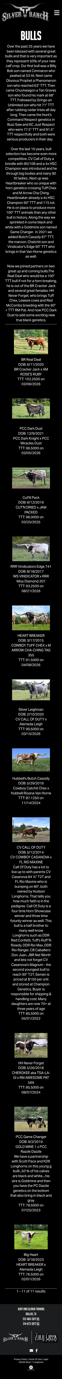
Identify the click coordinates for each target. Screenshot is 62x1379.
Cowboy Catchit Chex (30, 788)
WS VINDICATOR (26, 576)
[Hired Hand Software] (31, 1370)
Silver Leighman (31, 709)
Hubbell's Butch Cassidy (31, 778)
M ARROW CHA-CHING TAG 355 (31, 650)
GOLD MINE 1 (26, 1146)
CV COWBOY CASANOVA (29, 857)
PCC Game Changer (31, 1137)
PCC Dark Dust (31, 428)
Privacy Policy (20, 1359)
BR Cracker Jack (27, 369)
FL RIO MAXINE (31, 862)
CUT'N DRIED (26, 507)
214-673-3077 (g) (31, 1324)
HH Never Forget (31, 1063)
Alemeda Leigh (31, 724)
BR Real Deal (31, 359)
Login (45, 1359)
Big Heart (31, 1254)
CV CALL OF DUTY (30, 719)
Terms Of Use (35, 1359)
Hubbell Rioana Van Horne (31, 793)
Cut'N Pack (31, 497)
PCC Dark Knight (26, 438)
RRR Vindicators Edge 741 (31, 566)
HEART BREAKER (31, 635)
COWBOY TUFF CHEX (28, 645)
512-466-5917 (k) (31, 1319)
